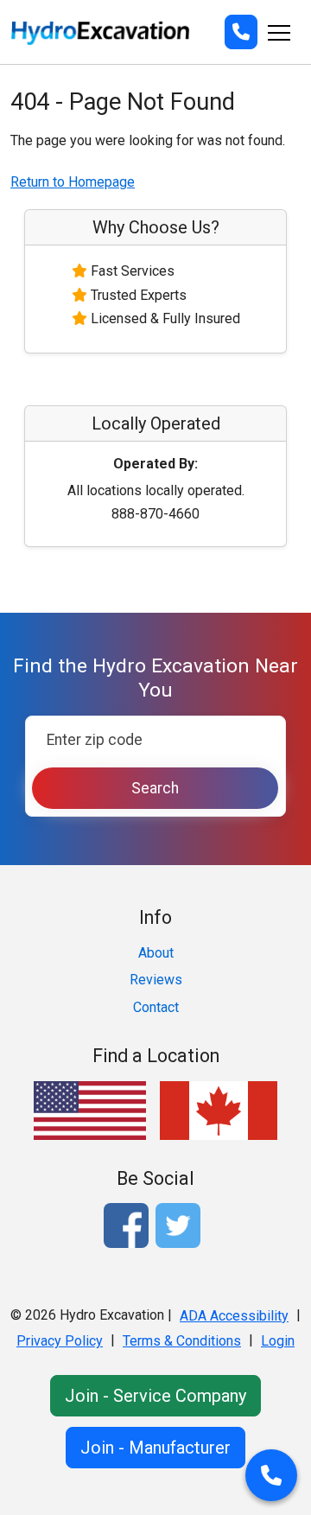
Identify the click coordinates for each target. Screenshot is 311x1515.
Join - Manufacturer (155, 1447)
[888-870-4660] (241, 32)
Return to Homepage (72, 182)
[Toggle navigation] (279, 32)
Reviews (156, 979)
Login (278, 1341)
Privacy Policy (59, 1341)
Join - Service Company (155, 1395)
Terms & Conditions (182, 1341)
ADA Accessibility (234, 1316)
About (156, 953)
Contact (156, 1007)
